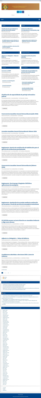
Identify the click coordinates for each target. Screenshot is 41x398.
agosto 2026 (5, 310)
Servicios (3, 52)
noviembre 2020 (6, 347)
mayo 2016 (5, 357)
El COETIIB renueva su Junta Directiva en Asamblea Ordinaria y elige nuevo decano (10, 41)
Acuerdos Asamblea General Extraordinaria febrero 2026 (27, 89)
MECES (23, 25)
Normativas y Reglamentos (25, 186)
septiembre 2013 (6, 366)
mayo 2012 (5, 382)
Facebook (4, 390)
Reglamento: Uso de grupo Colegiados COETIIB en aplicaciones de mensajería (17, 184)
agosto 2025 (5, 318)
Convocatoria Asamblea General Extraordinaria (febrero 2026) (14, 289)
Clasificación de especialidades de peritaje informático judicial (10, 29)
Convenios (4, 67)
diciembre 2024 (5, 321)
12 (8, 272)
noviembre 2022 (6, 329)
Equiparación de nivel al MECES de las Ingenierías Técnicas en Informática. (29, 41)
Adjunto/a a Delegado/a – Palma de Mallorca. (15, 238)
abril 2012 (4, 384)
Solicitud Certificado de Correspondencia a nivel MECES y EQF (30, 29)
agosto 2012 (5, 380)
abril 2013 (4, 370)
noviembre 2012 (6, 376)
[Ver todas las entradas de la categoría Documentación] (38, 67)
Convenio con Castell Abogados (8, 80)
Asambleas (21, 115)
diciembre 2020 (5, 346)
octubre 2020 (5, 349)
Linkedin (4, 387)
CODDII (4, 293)
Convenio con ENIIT (6, 70)
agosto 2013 (5, 367)
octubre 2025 (5, 316)
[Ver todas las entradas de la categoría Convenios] (18, 67)
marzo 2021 (5, 343)
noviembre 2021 (6, 339)
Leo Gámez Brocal (15, 98)
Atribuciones (22, 98)
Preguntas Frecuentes (26, 52)
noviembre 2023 (6, 324)
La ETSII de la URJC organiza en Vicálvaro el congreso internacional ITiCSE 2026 (17, 295)
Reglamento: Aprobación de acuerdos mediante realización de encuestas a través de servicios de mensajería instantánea (20, 203)
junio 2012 (4, 381)
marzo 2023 (5, 327)
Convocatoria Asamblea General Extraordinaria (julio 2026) (28, 83)
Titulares (3, 25)
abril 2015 (4, 358)
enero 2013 (5, 374)
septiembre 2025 (6, 317)
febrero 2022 (5, 335)
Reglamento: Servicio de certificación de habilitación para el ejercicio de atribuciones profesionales (20, 148)
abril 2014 (4, 361)
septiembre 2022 (6, 330)
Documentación (25, 67)
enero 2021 (5, 345)
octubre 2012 (5, 378)
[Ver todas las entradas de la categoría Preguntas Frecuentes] (38, 52)
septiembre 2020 (6, 350)
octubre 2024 (5, 323)
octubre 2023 (5, 326)
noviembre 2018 (6, 355)
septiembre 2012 (6, 379)
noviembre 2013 (6, 363)
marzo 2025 (5, 320)
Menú (2, 19)
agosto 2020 (5, 351)
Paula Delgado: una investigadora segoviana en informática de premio (16, 299)
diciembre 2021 (5, 338)
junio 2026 (5, 311)
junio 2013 (4, 368)
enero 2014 (5, 362)
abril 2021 (4, 341)
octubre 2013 (5, 364)
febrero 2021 (5, 344)
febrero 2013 (5, 373)
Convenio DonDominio (6, 85)
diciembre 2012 (5, 375)
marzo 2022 (5, 334)
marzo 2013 (5, 372)
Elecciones (5, 269)
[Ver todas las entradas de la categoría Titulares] (18, 25)
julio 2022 (4, 333)
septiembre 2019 (6, 352)
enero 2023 (5, 328)
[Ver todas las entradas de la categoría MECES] (38, 25)
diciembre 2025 (5, 315)
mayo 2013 (5, 369)
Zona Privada (20, 394)
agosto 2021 (5, 340)
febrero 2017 (5, 356)
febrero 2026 (5, 312)
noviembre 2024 (6, 322)
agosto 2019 (5, 353)
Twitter (4, 389)
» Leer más (4, 108)
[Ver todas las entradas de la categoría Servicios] (18, 52)
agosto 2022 (5, 332)
